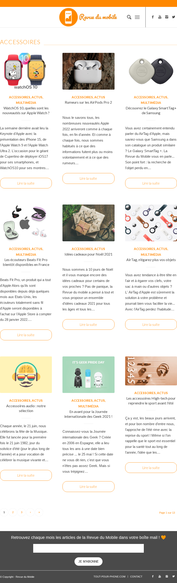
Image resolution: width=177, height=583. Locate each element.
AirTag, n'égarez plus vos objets (151, 259)
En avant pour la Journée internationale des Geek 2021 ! (88, 413)
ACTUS (37, 97)
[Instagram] (166, 17)
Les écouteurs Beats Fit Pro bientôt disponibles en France (26, 262)
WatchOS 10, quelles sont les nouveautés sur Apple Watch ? (26, 110)
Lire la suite (26, 183)
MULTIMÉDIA (26, 103)
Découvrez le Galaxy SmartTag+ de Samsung (151, 110)
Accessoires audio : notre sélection (26, 408)
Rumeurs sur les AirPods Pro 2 (88, 102)
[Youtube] (159, 17)
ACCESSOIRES (19, 97)
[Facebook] (152, 17)
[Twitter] (173, 17)
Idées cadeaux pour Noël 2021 (88, 254)
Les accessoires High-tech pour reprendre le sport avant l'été (151, 400)
